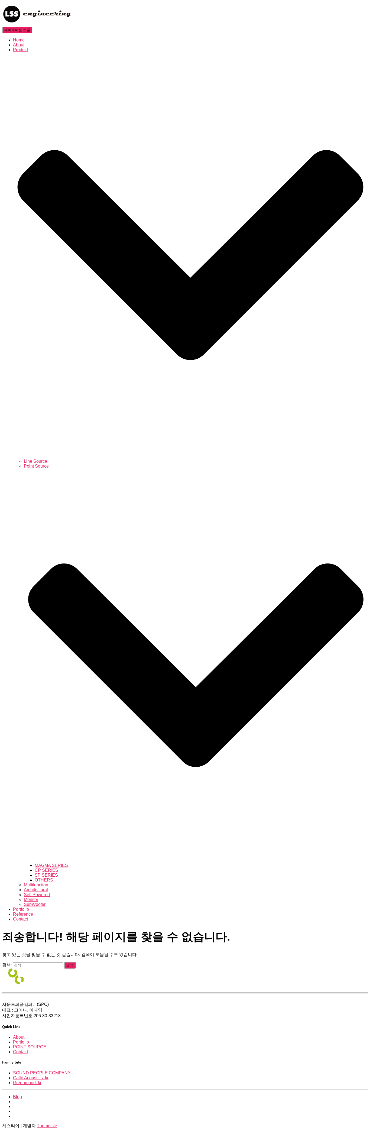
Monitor (31, 899)
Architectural (36, 889)
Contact (20, 919)
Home (19, 40)
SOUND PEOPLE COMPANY (42, 1073)
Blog (17, 1096)
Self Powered (37, 894)
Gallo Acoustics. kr (30, 1077)
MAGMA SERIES (51, 865)
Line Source (35, 461)
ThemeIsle (47, 1125)
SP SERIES (46, 875)
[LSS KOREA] (37, 24)
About (18, 45)
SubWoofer (35, 904)
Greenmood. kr (27, 1082)
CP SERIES (46, 870)
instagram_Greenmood (17, 1117)
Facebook (17, 1103)
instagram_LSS (17, 1108)
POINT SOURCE (29, 1047)
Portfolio (21, 909)
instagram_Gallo (17, 1113)
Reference (23, 914)
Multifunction (36, 885)
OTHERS (44, 880)
